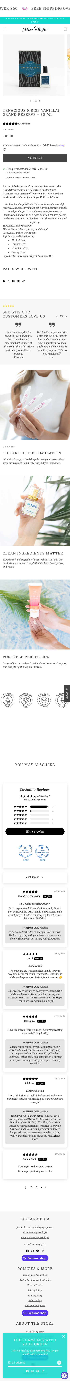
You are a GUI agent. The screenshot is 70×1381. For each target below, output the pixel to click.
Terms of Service (35, 1285)
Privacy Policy (35, 1290)
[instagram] (32, 1371)
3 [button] (36, 1187)
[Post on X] (8, 281)
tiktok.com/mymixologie (35, 1232)
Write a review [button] (35, 831)
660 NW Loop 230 (37, 168)
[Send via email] (18, 281)
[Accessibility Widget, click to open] (64, 1375)
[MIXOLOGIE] (35, 29)
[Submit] (59, 1362)
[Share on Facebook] (3, 281)
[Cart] (65, 29)
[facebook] (27, 1371)
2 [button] (31, 1187)
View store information (21, 178)
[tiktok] (42, 1371)
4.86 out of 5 (43, 796)
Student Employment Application (35, 1280)
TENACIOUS (8, 130)
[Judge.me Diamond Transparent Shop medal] (42, 851)
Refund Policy (35, 1300)
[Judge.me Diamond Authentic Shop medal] (25, 851)
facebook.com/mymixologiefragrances (35, 1227)
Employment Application (35, 1275)
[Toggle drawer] (4, 29)
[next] (40, 101)
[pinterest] (37, 1371)
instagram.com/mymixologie (35, 1237)
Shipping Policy (35, 1295)
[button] (10, 123)
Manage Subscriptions (35, 1305)
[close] (63, 1336)
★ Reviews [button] (67, 693)
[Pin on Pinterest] (13, 281)
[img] (30, 891)
